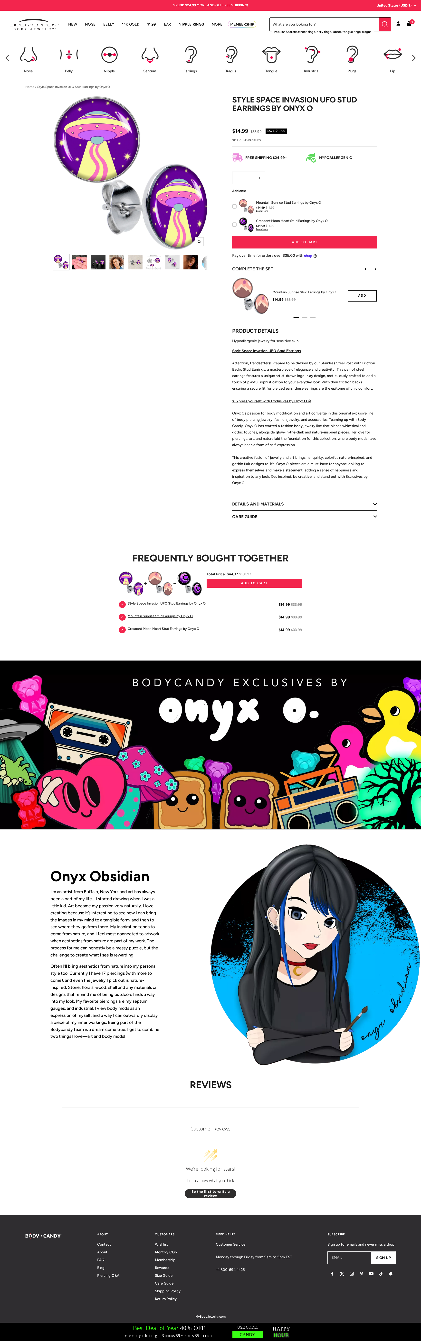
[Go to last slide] (362, 269)
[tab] (296, 317)
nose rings (307, 32)
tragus (366, 32)
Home (29, 87)
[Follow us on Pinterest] (361, 1274)
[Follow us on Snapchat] (391, 1274)
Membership (165, 1260)
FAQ (101, 1260)
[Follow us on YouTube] (371, 1274)
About (102, 1252)
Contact (104, 1244)
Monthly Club (166, 1252)
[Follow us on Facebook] (332, 1274)
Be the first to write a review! (210, 1193)
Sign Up (383, 1258)
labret (337, 32)
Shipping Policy (168, 1291)
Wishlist (161, 1244)
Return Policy (166, 1299)
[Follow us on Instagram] (352, 1274)
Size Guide (163, 1275)
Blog (101, 1268)
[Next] (413, 58)
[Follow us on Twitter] (342, 1274)
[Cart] (408, 24)
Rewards (162, 1268)
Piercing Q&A (108, 1275)
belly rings (323, 32)
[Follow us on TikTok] (381, 1274)
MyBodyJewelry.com (210, 1316)
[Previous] (7, 58)
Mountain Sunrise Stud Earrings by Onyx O (304, 292)
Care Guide (164, 1283)
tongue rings (352, 32)
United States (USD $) (394, 5)
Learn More (262, 210)
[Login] (398, 24)
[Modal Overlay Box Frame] (210, 1332)
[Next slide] (372, 269)
